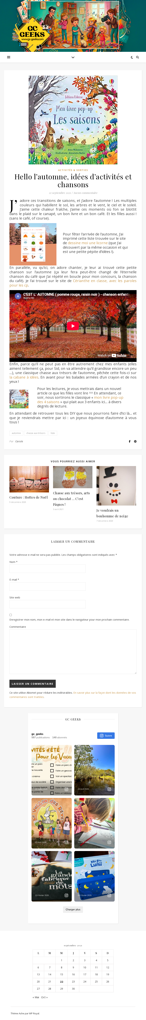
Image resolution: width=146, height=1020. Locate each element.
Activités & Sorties (73, 170)
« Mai (36, 997)
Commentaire (17, 626)
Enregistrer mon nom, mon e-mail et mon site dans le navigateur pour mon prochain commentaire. (69, 619)
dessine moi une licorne (88, 242)
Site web (14, 597)
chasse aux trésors (35, 433)
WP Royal (34, 1013)
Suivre (108, 735)
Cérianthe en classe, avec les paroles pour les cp (73, 283)
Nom (13, 562)
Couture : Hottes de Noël (28, 497)
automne (16, 433)
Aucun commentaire (85, 193)
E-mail (14, 579)
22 (61, 981)
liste (53, 433)
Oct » (44, 997)
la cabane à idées (23, 377)
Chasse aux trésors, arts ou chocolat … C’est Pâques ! (71, 499)
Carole (19, 441)
